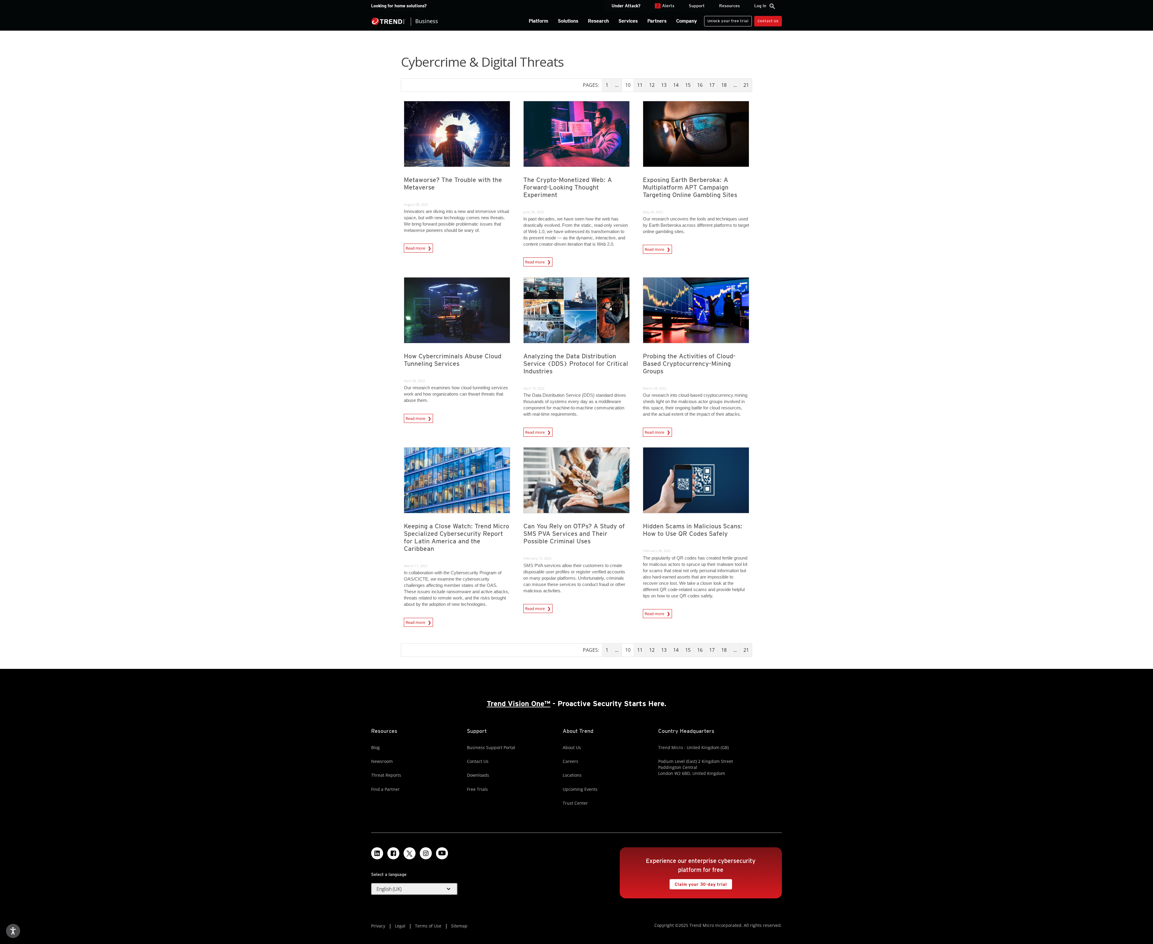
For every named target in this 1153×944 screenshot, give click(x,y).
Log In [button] (760, 5)
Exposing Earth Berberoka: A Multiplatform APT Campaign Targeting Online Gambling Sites (690, 187)
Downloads (478, 775)
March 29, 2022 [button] (654, 388)
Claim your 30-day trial (698, 883)
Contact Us (768, 21)
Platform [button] (538, 21)
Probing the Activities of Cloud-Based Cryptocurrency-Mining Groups (689, 363)
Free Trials (477, 789)
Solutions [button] (568, 21)
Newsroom (382, 761)
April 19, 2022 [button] (533, 388)
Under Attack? (626, 5)
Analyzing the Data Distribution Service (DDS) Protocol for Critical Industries (575, 363)
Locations (572, 775)
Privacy (378, 926)
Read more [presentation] (416, 248)
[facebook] (393, 853)
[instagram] (426, 853)
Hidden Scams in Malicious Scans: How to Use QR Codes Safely (693, 529)
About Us (572, 747)
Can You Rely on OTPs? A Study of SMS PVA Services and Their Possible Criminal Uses (574, 533)
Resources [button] (729, 5)
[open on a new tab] (410, 853)
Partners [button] (657, 21)
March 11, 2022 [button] (415, 565)
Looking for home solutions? (399, 5)
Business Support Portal (491, 747)
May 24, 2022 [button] (653, 212)
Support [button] (697, 5)
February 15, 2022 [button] (537, 558)
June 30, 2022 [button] (533, 212)
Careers (570, 761)
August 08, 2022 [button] (416, 204)
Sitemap (459, 926)
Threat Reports (386, 775)
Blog (375, 747)
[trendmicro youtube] (442, 853)
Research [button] (598, 21)
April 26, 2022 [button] (414, 380)
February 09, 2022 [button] (657, 550)
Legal (400, 926)
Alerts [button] (665, 5)
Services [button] (628, 21)
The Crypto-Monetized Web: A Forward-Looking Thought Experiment (567, 187)
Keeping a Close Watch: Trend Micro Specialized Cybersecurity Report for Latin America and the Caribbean (456, 537)
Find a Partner (385, 789)
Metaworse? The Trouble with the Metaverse (453, 183)
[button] (414, 889)
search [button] (772, 6)
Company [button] (686, 21)
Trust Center (575, 803)
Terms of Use (428, 926)
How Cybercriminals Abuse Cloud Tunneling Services (452, 359)
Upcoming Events (580, 789)
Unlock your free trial (726, 19)
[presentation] (457, 134)
